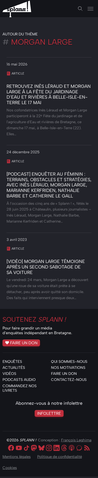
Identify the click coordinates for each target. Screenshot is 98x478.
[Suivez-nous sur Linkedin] (57, 448)
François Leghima (76, 440)
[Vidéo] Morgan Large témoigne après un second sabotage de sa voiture (46, 267)
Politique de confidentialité (59, 456)
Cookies (10, 467)
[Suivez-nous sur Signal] (79, 448)
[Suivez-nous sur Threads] (64, 448)
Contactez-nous (69, 379)
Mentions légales (17, 456)
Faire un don (23, 342)
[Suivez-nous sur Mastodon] (34, 448)
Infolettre (49, 413)
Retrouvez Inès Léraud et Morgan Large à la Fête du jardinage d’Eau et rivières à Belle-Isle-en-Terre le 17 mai (49, 94)
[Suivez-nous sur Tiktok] (26, 448)
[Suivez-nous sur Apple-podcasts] (72, 448)
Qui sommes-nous (69, 361)
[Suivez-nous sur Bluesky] (41, 448)
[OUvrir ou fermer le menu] (90, 9)
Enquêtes (12, 361)
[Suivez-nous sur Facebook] (11, 448)
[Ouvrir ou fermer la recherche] (80, 9)
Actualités (14, 367)
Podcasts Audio (19, 379)
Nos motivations (68, 367)
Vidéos (9, 373)
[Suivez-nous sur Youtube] (19, 448)
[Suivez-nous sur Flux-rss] (87, 448)
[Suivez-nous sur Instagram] (49, 448)
